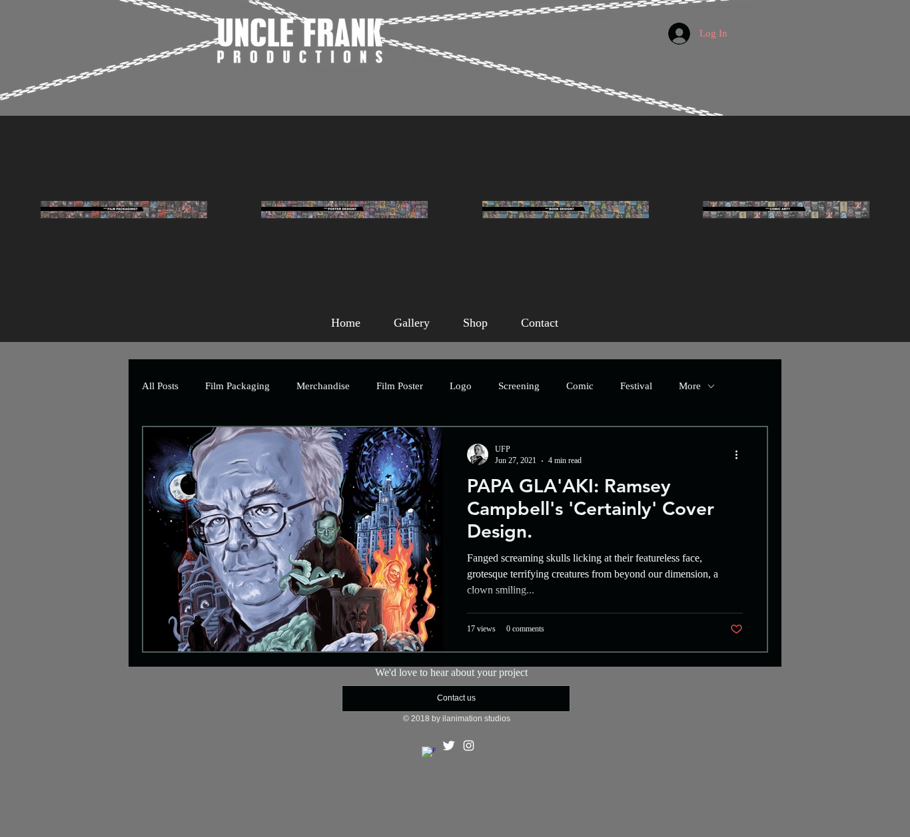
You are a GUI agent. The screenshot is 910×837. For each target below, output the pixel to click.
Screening (519, 386)
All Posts (160, 386)
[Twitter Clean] (449, 746)
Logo (461, 386)
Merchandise (323, 386)
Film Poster (399, 386)
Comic (580, 386)
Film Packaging (237, 386)
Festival (636, 386)
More (690, 386)
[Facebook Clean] (429, 753)
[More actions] (741, 454)
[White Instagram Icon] (469, 746)
